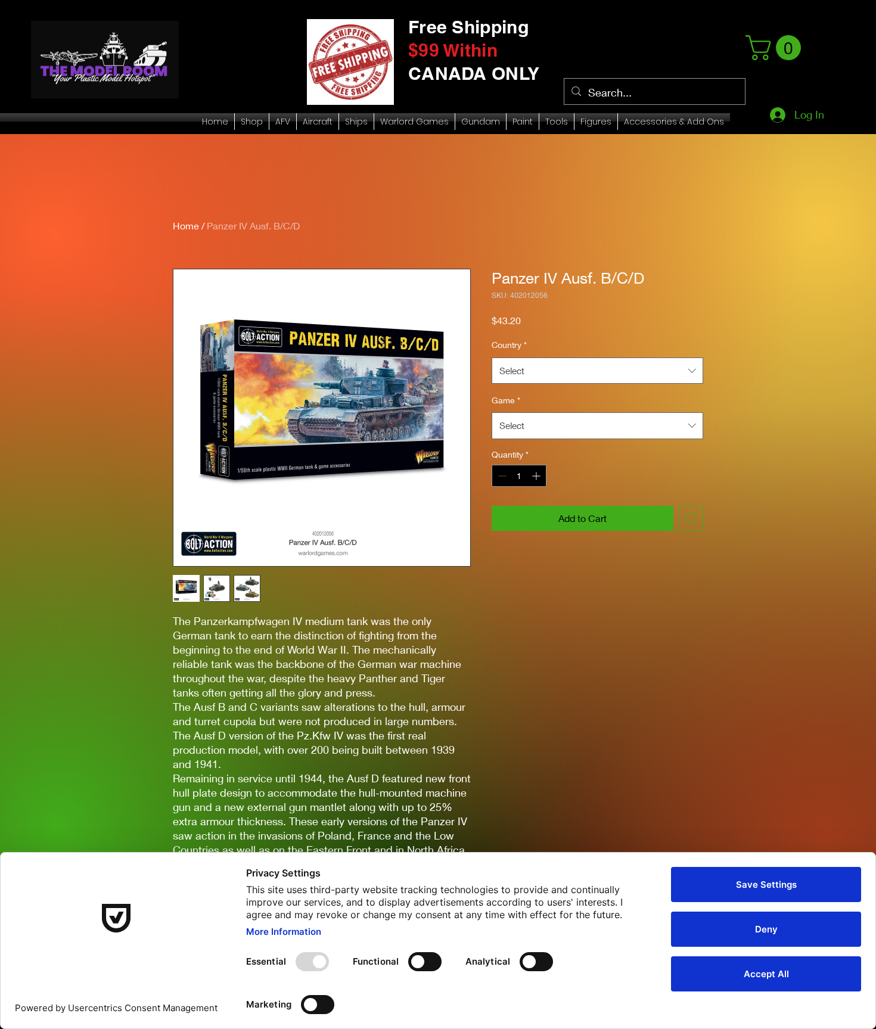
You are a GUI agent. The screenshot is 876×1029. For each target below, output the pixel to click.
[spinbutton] (519, 475)
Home (186, 225)
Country (509, 345)
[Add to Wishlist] (690, 518)
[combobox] (597, 370)
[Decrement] (500, 475)
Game (506, 400)
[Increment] (537, 475)
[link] (776, 47)
